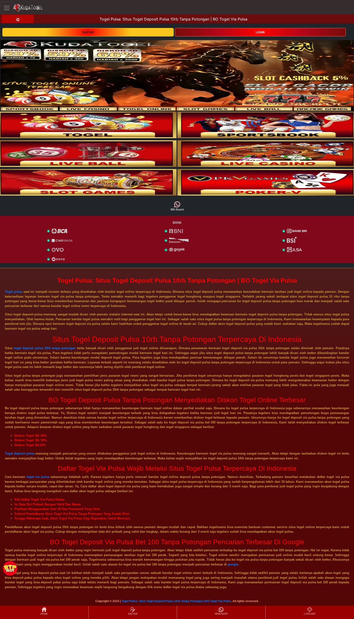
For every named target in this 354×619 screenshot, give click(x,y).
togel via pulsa (37, 477)
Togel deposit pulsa (19, 453)
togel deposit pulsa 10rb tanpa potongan (45, 348)
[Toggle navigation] (6, 8)
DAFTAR (88, 32)
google (233, 564)
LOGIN (260, 32)
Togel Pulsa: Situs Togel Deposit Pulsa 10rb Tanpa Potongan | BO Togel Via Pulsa (176, 601)
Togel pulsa (13, 291)
